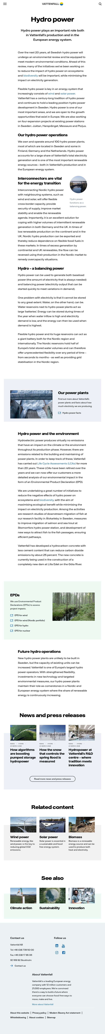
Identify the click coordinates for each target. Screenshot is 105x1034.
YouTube (64, 946)
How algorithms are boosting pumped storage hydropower (23, 755)
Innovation (77, 908)
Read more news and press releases (52, 779)
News (12, 744)
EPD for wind (21, 615)
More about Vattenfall (42, 1004)
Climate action (21, 908)
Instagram (57, 952)
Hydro (21, 744)
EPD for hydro (21, 625)
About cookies (36, 1017)
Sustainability (49, 908)
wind (51, 93)
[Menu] (5, 3)
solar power (67, 93)
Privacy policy (39, 1013)
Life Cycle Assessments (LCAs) (56, 463)
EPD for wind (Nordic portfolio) (30, 620)
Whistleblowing (18, 1017)
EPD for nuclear (22, 630)
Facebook (64, 952)
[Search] (101, 4)
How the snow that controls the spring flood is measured (52, 755)
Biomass (75, 837)
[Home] (52, 4)
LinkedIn (57, 946)
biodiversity (30, 75)
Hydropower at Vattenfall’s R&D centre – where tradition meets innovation (81, 757)
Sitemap (51, 1017)
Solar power (48, 837)
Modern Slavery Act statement (65, 1013)
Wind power (19, 837)
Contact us (20, 965)
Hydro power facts (71, 413)
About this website (19, 1013)
